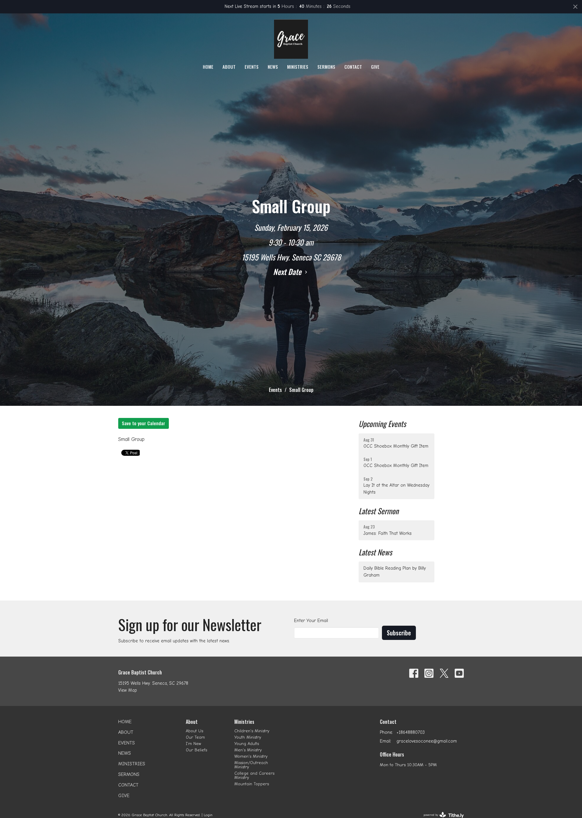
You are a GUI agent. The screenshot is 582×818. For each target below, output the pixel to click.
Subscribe (399, 632)
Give (375, 66)
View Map (127, 690)
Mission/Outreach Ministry (251, 765)
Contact (353, 66)
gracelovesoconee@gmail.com (426, 741)
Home (208, 66)
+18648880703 (410, 732)
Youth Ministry (247, 737)
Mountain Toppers (251, 784)
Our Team (195, 737)
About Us (194, 731)
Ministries (297, 66)
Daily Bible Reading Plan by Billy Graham (394, 571)
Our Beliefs (196, 750)
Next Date (288, 271)
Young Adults (246, 743)
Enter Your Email (311, 620)
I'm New (193, 743)
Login (208, 815)
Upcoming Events (382, 423)
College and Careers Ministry (254, 775)
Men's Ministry (248, 750)
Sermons (326, 66)
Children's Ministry (251, 731)
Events (252, 66)
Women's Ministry (250, 756)
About (229, 66)
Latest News (375, 552)
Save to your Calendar (143, 423)
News (273, 66)
